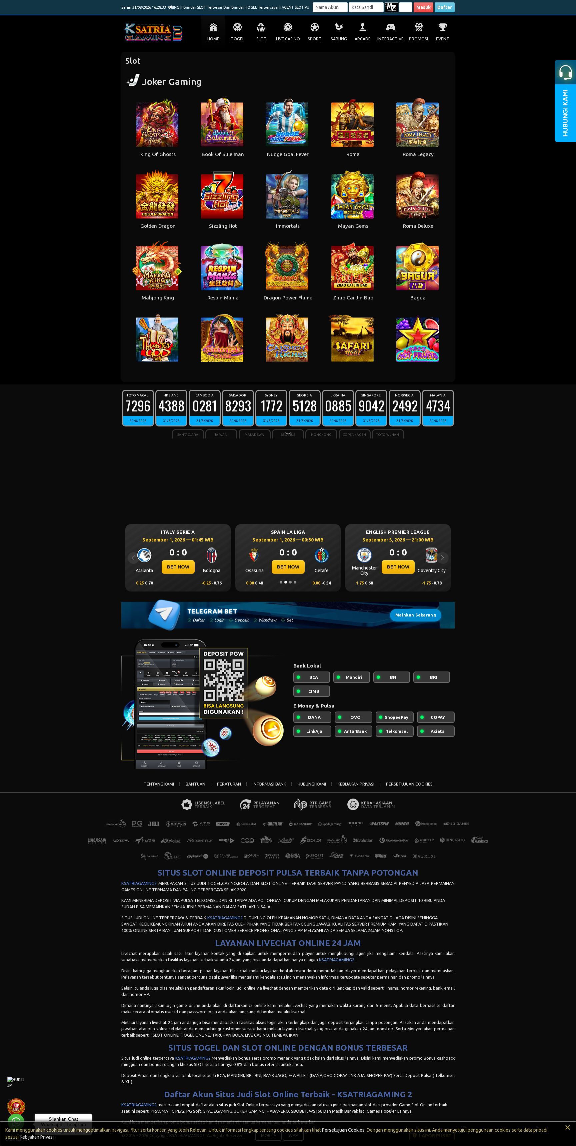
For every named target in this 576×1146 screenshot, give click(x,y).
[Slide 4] (295, 582)
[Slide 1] (281, 582)
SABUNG (339, 39)
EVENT (442, 39)
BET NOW (178, 566)
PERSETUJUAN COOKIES (409, 784)
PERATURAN (229, 784)
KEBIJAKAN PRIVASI (356, 784)
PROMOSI (418, 39)
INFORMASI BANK (269, 784)
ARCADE (363, 39)
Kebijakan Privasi (37, 1137)
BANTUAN (195, 784)
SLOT (261, 39)
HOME (213, 39)
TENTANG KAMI (159, 784)
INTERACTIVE (390, 39)
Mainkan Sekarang (415, 615)
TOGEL (237, 39)
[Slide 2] (285, 582)
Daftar (444, 7)
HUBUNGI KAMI (312, 784)
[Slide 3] (290, 582)
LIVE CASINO (288, 39)
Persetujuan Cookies (343, 1130)
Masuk (423, 7)
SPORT (315, 39)
